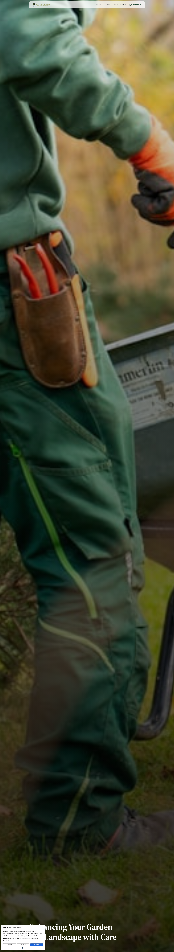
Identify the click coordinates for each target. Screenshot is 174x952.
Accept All (36, 944)
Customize (10, 944)
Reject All (23, 944)
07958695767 (136, 5)
